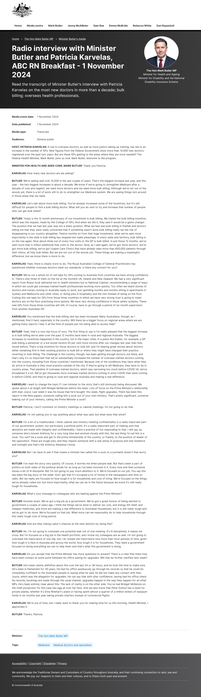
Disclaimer (49, 663)
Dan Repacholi (165, 25)
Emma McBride (118, 25)
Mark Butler (55, 25)
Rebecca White (142, 25)
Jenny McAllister (78, 25)
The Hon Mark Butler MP (38, 38)
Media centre (35, 25)
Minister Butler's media (72, 38)
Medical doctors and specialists (72, 645)
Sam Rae (98, 25)
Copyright (35, 663)
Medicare (43, 645)
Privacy (62, 663)
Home (18, 25)
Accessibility (19, 663)
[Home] (22, 9)
